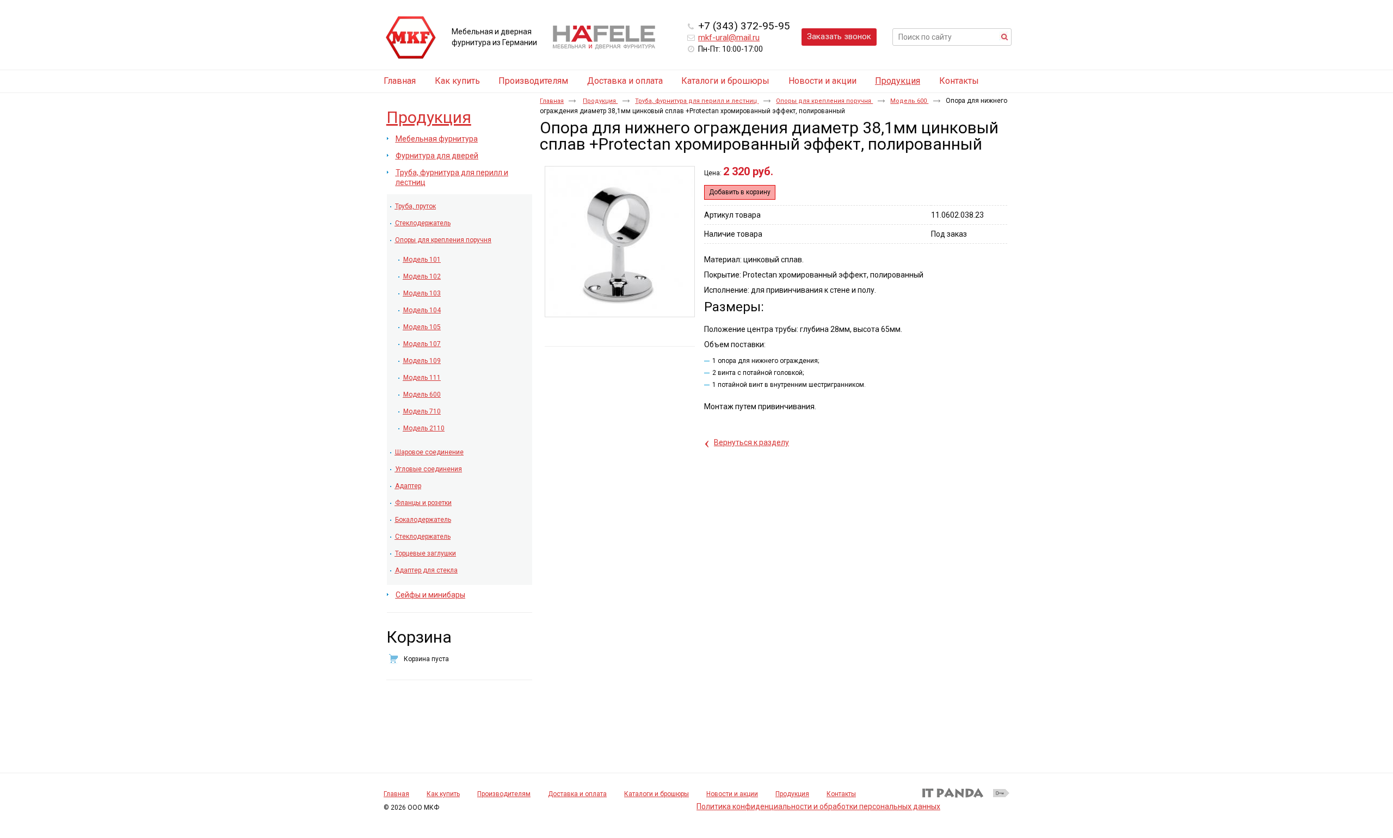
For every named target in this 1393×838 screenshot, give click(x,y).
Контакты (841, 794)
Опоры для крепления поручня (824, 100)
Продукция (897, 81)
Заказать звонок (839, 36)
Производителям (504, 794)
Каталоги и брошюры (656, 794)
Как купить (443, 794)
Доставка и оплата (577, 794)
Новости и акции (732, 794)
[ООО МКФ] (411, 38)
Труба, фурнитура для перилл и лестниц (697, 100)
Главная (552, 100)
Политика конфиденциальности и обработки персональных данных (818, 806)
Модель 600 (909, 100)
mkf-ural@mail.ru (729, 37)
